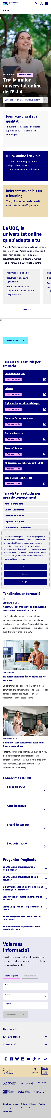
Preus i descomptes (18, 824)
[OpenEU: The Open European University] (44, 1070)
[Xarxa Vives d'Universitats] (27, 1083)
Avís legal (42, 1104)
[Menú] (46, 3)
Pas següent (12, 1014)
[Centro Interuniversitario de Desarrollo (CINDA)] (8, 1091)
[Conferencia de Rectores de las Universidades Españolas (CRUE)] (42, 1083)
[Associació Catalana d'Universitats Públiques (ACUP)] (10, 1083)
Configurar (25, 581)
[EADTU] (40, 1091)
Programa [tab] (11, 976)
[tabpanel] (25, 1000)
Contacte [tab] (30, 976)
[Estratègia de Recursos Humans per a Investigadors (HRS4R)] (35, 1071)
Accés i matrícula (16, 806)
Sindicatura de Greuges (29, 1104)
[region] (25, 559)
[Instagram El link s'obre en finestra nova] (5, 1059)
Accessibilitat (7, 1112)
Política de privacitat (10, 1108)
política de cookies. (17, 559)
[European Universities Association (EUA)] (24, 1091)
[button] (25, 309)
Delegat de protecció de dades (30, 1108)
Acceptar (25, 567)
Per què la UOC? (16, 787)
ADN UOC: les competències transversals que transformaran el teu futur (24, 608)
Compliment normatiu (10, 1104)
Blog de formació (17, 843)
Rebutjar (25, 574)
